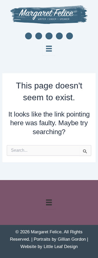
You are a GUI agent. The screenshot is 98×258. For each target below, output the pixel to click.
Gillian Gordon (72, 239)
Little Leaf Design (61, 246)
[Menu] (48, 48)
